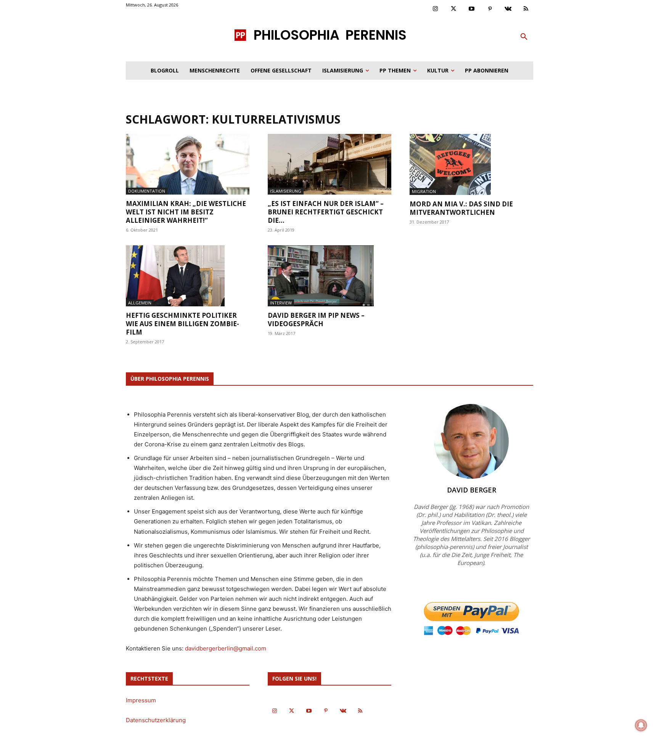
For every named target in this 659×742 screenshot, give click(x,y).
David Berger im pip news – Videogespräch (316, 319)
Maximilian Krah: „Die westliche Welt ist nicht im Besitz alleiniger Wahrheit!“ (186, 212)
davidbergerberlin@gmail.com (225, 648)
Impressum (141, 700)
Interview (281, 303)
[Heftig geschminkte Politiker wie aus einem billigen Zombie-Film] (187, 275)
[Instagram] (435, 9)
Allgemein (139, 303)
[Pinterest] (490, 9)
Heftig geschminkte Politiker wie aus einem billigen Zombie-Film (182, 323)
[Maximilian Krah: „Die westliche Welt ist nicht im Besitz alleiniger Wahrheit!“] (187, 164)
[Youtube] (472, 9)
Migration (424, 191)
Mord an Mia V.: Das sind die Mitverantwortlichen (461, 208)
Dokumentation (146, 191)
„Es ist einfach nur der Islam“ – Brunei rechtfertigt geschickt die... (326, 212)
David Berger (471, 489)
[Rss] (526, 9)
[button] (524, 37)
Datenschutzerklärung (156, 720)
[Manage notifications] (641, 725)
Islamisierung (285, 191)
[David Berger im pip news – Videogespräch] (329, 275)
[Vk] (508, 9)
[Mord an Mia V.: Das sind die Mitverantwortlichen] (471, 164)
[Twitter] (454, 9)
